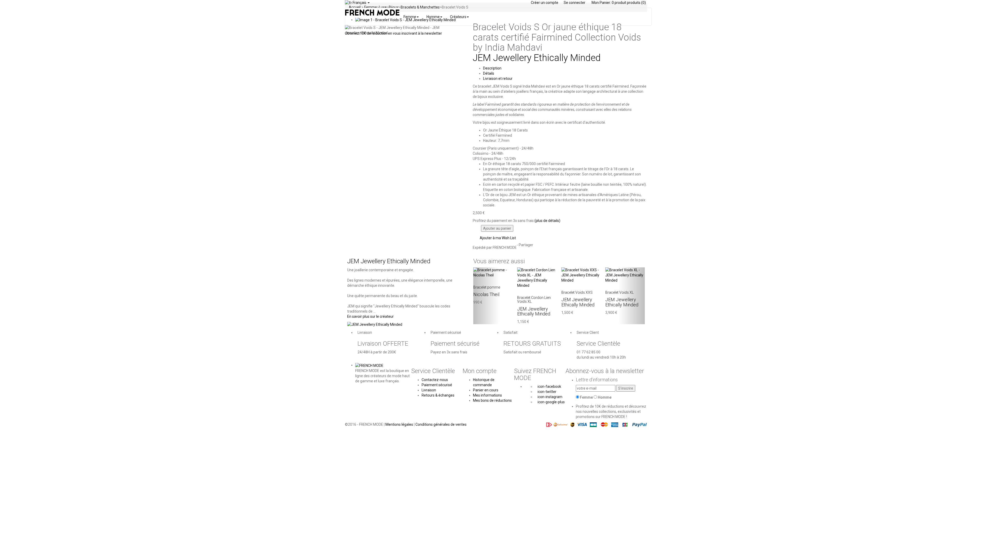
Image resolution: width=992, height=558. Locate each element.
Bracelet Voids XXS (577, 292)
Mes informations (487, 395)
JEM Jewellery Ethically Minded (537, 57)
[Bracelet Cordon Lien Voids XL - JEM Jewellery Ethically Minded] (537, 277)
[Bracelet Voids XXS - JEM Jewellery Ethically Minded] (581, 275)
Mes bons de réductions (492, 400)
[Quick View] (474, 280)
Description (492, 68)
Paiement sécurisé (437, 385)
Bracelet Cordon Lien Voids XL (534, 300)
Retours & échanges (438, 395)
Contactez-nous (435, 380)
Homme (604, 397)
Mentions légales (399, 424)
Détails (488, 73)
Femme (586, 397)
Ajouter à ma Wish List (497, 238)
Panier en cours (485, 390)
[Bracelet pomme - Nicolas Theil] (493, 272)
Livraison (429, 390)
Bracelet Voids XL (619, 292)
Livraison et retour (498, 78)
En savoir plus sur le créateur (370, 316)
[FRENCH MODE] (369, 365)
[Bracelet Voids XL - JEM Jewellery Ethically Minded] (625, 275)
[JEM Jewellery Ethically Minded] (374, 324)
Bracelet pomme (486, 287)
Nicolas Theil (486, 294)
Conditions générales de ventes (441, 424)
